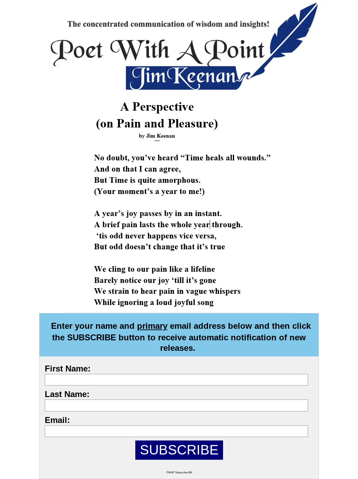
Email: (57, 420)
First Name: (68, 368)
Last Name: (67, 394)
